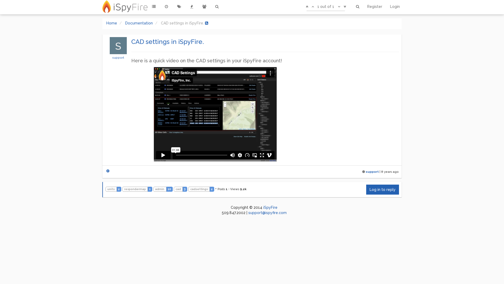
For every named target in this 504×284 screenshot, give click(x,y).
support (118, 57)
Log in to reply (383, 189)
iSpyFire (270, 207)
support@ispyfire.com (267, 213)
